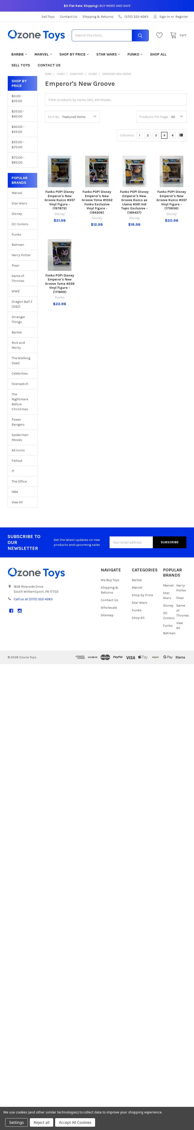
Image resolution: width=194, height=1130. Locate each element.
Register (181, 17)
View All (17, 502)
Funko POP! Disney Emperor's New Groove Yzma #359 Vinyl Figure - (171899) (60, 283)
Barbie (17, 54)
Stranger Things (18, 319)
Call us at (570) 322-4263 (33, 599)
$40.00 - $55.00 (18, 129)
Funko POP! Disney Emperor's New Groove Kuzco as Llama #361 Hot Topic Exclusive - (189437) (134, 202)
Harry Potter (21, 255)
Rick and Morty (18, 345)
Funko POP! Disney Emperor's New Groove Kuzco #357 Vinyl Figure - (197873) (59, 200)
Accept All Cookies (75, 1122)
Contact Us (68, 17)
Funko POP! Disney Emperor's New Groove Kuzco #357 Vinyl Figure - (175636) (171, 200)
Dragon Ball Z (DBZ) (22, 304)
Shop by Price (72, 54)
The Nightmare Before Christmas (20, 401)
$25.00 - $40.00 (18, 113)
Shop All (158, 54)
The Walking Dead (21, 360)
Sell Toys (48, 17)
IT (13, 471)
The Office (19, 481)
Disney (17, 214)
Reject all (41, 1122)
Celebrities (20, 373)
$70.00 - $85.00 (18, 159)
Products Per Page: (153, 117)
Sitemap (107, 615)
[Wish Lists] (161, 35)
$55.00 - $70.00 (18, 144)
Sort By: (54, 117)
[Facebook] (11, 610)
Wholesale (109, 608)
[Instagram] (19, 610)
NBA (15, 492)
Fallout (17, 461)
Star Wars (106, 54)
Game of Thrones (18, 278)
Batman (18, 245)
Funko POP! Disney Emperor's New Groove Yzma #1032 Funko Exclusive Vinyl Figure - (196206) (97, 202)
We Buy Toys (110, 580)
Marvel (42, 54)
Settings (16, 1122)
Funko (133, 54)
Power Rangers (18, 422)
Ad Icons (18, 450)
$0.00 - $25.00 (17, 98)
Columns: (127, 135)
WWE (16, 291)
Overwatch (20, 384)
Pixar (15, 265)
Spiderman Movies (20, 437)
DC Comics (20, 224)
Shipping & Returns (98, 17)
